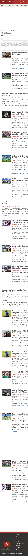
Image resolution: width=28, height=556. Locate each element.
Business (3, 5)
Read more (21, 68)
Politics (18, 547)
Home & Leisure (20, 543)
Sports (14, 57)
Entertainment (10, 5)
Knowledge (18, 545)
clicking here (8, 46)
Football (19, 57)
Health (17, 5)
